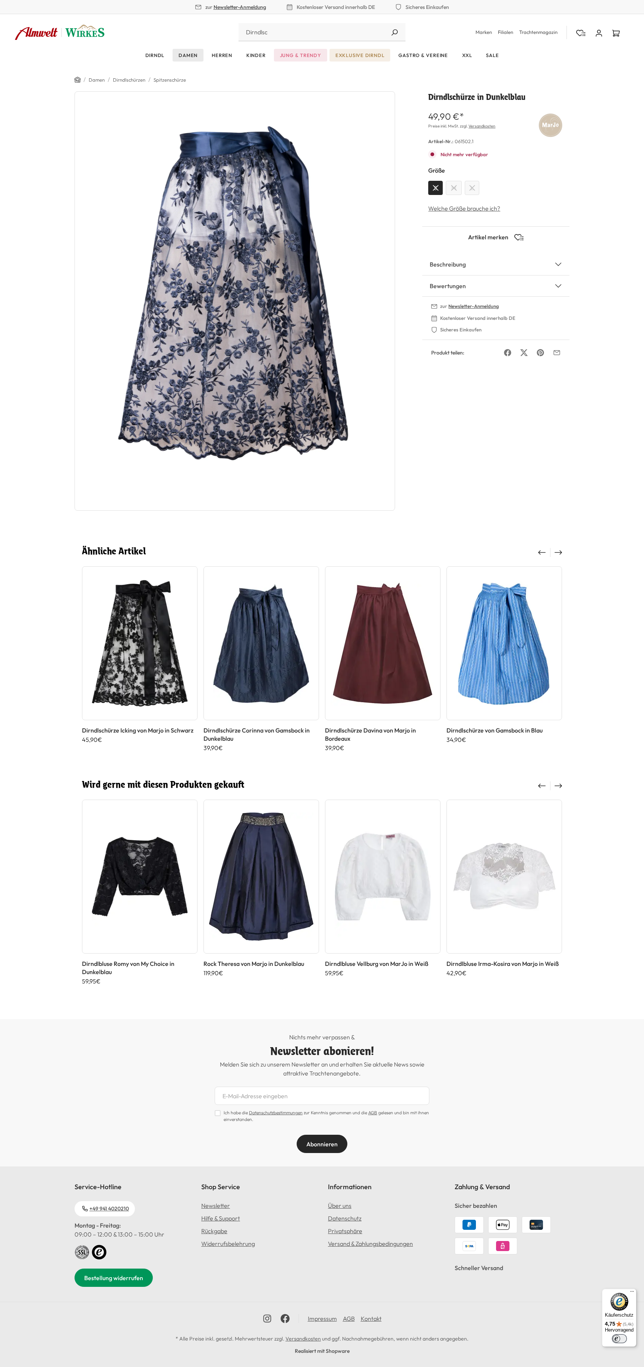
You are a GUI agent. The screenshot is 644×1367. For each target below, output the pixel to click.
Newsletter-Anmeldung (240, 7)
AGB (372, 1112)
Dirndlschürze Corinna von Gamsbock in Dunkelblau (256, 734)
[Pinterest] (540, 352)
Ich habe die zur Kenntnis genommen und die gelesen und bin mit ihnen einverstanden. (326, 1116)
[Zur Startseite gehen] (59, 32)
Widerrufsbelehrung (228, 1243)
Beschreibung (448, 264)
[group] (140, 659)
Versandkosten (481, 126)
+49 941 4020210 (109, 1208)
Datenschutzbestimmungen (276, 1112)
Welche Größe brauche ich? (464, 208)
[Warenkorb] (616, 32)
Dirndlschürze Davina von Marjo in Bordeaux (370, 734)
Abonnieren (322, 1144)
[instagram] (267, 1318)
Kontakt (371, 1318)
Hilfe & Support (220, 1218)
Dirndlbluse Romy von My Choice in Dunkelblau (128, 968)
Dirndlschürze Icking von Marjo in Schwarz (137, 730)
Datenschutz (345, 1218)
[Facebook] (507, 352)
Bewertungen (448, 286)
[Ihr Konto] (599, 32)
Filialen (505, 32)
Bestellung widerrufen (113, 1278)
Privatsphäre (345, 1231)
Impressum (322, 1318)
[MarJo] (550, 124)
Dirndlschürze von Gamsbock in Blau (494, 730)
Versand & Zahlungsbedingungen (370, 1243)
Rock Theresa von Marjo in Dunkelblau (253, 963)
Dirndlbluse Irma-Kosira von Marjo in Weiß (502, 963)
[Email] (557, 352)
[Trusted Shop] (99, 1251)
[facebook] (285, 1318)
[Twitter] (524, 352)
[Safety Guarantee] (82, 1251)
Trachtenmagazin (538, 32)
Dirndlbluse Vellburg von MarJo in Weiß (376, 963)
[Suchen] (394, 32)
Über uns (339, 1205)
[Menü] (632, 1293)
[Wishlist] (581, 32)
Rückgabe (214, 1231)
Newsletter (215, 1205)
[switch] (619, 1338)
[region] (235, 301)
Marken (484, 32)
